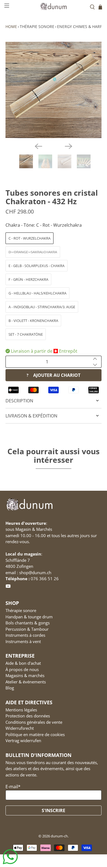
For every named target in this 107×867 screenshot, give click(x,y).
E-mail (13, 787)
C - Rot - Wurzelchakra (29, 238)
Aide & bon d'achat (23, 663)
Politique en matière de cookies (35, 734)
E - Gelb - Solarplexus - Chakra (36, 265)
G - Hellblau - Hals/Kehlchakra (37, 293)
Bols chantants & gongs (27, 622)
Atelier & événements (25, 681)
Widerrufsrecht (19, 728)
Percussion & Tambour (27, 629)
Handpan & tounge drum (29, 616)
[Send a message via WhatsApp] (10, 856)
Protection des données (27, 716)
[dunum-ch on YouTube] (8, 587)
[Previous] (38, 146)
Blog (9, 688)
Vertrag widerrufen (23, 740)
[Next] (68, 146)
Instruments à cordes (25, 635)
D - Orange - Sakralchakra (33, 251)
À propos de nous (22, 669)
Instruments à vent (23, 641)
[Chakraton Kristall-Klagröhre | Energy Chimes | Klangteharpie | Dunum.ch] (53, 90)
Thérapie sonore (37, 26)
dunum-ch (59, 836)
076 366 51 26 (45, 578)
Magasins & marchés (24, 675)
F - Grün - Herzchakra (28, 279)
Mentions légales (21, 709)
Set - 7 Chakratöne (26, 334)
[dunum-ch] (53, 6)
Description (19, 401)
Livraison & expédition (31, 416)
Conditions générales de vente (33, 722)
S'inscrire (53, 810)
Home (11, 26)
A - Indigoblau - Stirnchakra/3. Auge (42, 306)
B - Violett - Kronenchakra (33, 320)
